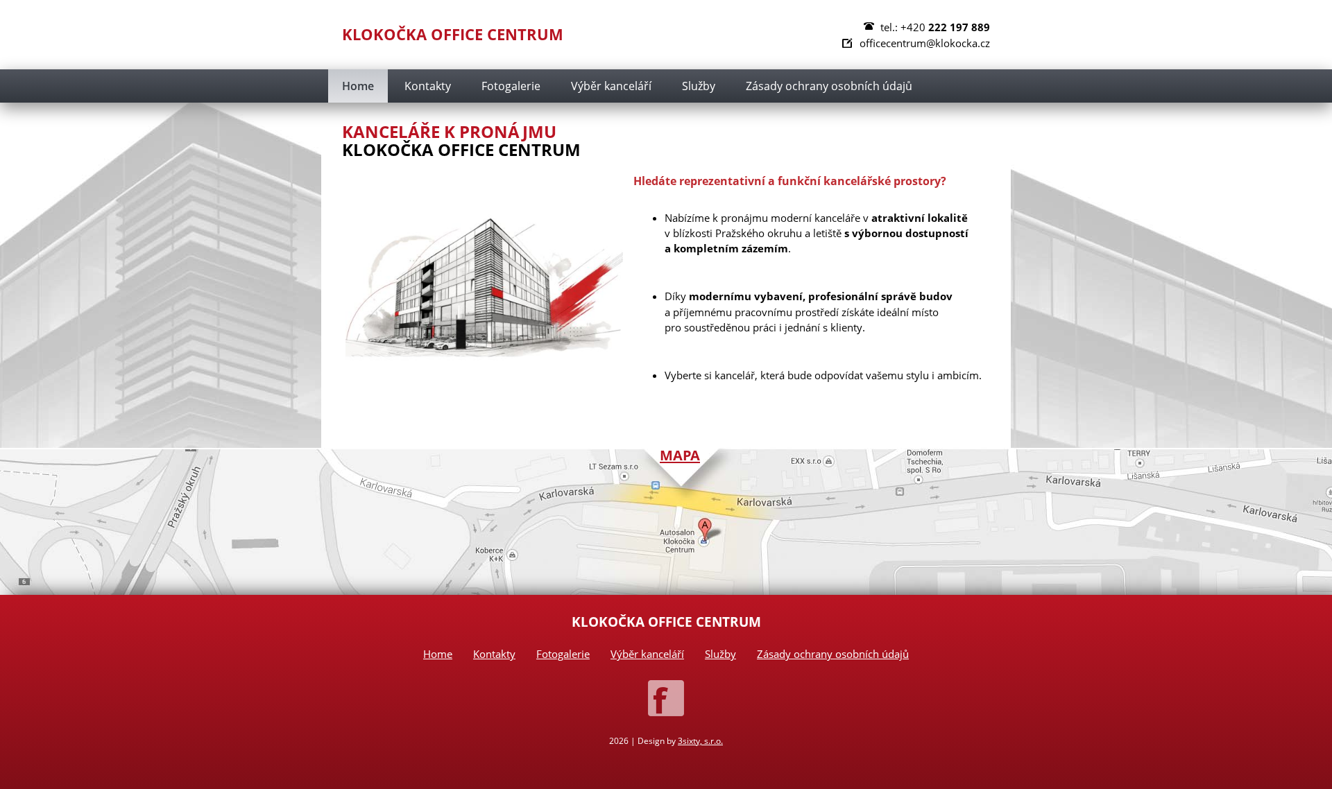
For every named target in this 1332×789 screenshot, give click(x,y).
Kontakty (427, 86)
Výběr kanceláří (611, 86)
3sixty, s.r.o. (700, 741)
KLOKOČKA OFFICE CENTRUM (452, 34)
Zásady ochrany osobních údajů (829, 86)
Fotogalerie (510, 86)
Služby (698, 86)
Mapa (680, 455)
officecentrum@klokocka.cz (925, 43)
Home (358, 86)
